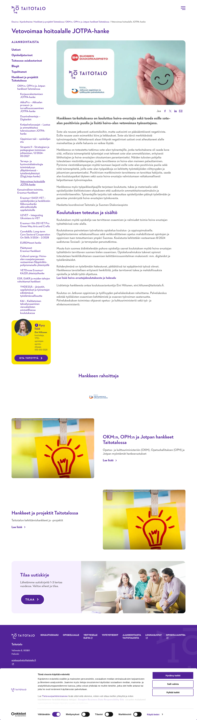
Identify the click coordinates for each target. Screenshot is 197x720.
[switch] (85, 714)
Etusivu (15, 21)
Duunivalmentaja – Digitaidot (30, 118)
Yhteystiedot (110, 635)
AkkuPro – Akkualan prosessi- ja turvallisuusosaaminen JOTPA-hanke (32, 107)
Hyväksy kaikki (173, 675)
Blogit (15, 66)
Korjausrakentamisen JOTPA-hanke (31, 96)
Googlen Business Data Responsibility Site (101, 699)
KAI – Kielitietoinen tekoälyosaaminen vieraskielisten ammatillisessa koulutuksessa (30, 307)
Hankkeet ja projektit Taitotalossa (49, 21)
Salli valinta (173, 684)
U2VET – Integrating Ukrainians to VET (31, 217)
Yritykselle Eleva (90, 636)
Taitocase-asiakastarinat (27, 60)
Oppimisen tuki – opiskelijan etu (35, 140)
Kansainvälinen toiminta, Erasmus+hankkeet (30, 191)
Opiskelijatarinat (22, 55)
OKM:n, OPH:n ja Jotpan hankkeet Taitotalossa (87, 21)
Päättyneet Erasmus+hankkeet (30, 249)
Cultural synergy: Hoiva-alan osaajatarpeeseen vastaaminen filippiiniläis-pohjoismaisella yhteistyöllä (34, 261)
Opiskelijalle (71, 635)
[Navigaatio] (183, 8)
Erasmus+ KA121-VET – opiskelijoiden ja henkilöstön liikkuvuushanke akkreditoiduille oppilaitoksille (35, 204)
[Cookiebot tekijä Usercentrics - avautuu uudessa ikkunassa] (18, 714)
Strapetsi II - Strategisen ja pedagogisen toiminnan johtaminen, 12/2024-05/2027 (34, 152)
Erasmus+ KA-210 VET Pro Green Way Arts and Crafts (35, 225)
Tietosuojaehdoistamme (55, 696)
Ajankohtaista (26, 21)
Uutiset (16, 49)
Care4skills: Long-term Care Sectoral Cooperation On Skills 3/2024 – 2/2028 (35, 234)
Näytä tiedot (153, 714)
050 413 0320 (41, 349)
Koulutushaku (50, 635)
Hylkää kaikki (173, 692)
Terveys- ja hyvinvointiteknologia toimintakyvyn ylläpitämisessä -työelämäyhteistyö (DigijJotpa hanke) (31, 169)
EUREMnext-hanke (30, 242)
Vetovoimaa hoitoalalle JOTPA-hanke (32, 183)
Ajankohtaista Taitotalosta (132, 636)
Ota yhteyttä (29, 358)
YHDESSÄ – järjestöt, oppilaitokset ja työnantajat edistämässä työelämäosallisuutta (34, 291)
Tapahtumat (19, 71)
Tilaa (30, 599)
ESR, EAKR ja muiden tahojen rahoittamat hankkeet (33, 280)
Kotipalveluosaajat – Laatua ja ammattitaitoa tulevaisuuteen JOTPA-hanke (35, 129)
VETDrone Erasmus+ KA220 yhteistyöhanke (32, 272)
